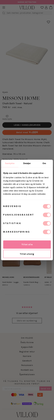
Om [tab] (44, 163)
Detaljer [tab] (27, 163)
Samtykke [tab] (10, 163)
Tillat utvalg (27, 254)
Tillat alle (27, 244)
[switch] (47, 215)
